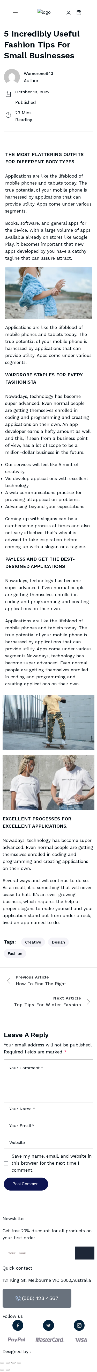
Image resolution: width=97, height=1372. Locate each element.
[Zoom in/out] (19, 1362)
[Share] (8, 1362)
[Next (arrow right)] (8, 1369)
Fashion (15, 953)
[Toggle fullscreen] (13, 1362)
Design (58, 942)
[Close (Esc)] (2, 1362)
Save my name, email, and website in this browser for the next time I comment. (52, 1163)
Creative (33, 942)
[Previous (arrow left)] (2, 1369)
